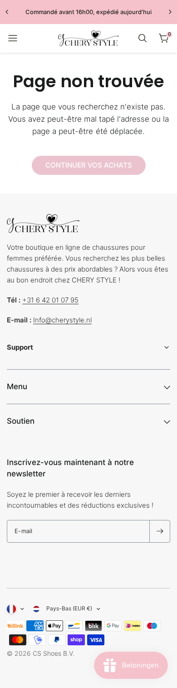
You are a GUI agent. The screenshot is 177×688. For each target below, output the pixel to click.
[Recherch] (142, 38)
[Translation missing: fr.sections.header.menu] (12, 38)
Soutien (20, 421)
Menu (17, 386)
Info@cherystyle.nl (62, 320)
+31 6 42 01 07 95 (50, 300)
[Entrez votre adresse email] (159, 531)
